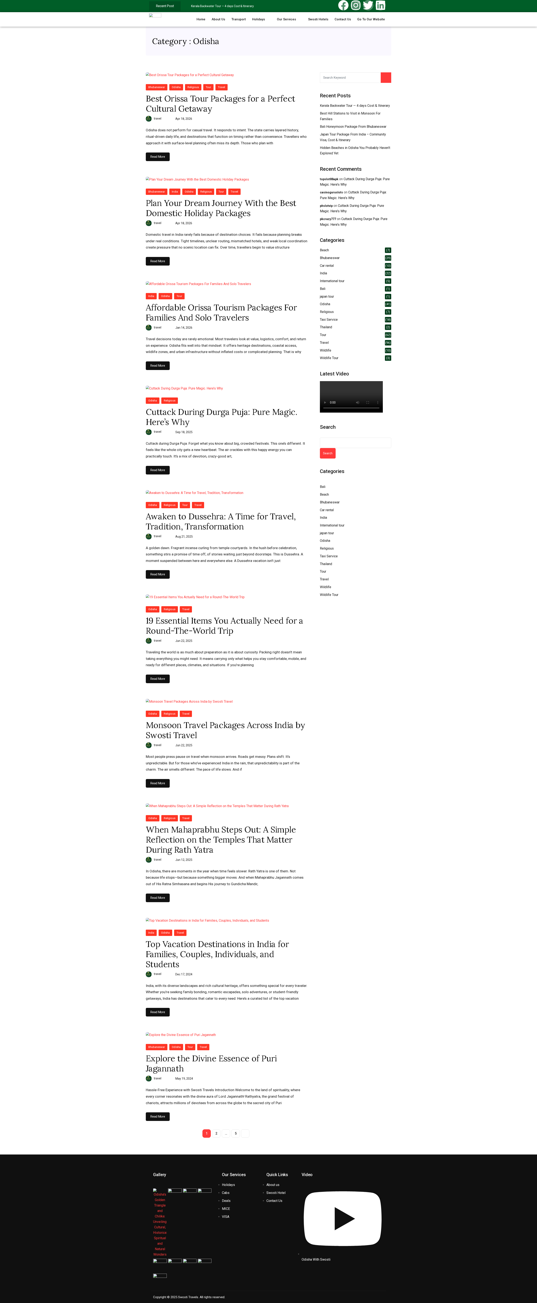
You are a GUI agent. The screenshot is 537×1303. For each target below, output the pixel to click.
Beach (324, 250)
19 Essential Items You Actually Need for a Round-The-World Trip (224, 626)
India (175, 191)
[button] (261, 19)
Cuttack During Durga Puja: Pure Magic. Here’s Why (221, 417)
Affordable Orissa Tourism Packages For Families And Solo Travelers (221, 312)
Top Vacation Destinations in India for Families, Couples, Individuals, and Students (217, 954)
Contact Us (343, 19)
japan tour (327, 296)
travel (157, 118)
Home (201, 19)
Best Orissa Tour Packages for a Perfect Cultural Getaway (220, 104)
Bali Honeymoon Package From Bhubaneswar (353, 127)
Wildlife (325, 350)
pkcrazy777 (328, 219)
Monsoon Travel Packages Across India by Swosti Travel (225, 730)
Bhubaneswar (156, 87)
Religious (193, 87)
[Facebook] (343, 5)
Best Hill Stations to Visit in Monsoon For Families (350, 116)
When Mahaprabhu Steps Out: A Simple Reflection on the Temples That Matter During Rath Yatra (221, 840)
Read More (157, 157)
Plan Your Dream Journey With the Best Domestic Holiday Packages (221, 208)
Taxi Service (329, 320)
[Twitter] (368, 5)
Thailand (326, 327)
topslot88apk (329, 179)
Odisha (176, 87)
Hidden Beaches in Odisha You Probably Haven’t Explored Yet (355, 150)
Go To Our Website (371, 19)
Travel (221, 87)
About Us (218, 19)
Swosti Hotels (318, 19)
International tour (332, 281)
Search (328, 427)
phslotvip (326, 205)
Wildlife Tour (329, 358)
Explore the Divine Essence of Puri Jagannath (211, 1063)
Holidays (258, 19)
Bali (322, 289)
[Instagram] (356, 5)
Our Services (286, 19)
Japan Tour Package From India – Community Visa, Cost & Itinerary (353, 137)
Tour (208, 87)
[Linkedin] (380, 5)
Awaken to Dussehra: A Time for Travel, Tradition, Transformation (221, 521)
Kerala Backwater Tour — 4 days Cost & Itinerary (222, 6)
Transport (238, 19)
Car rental (327, 266)
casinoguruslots (331, 192)
